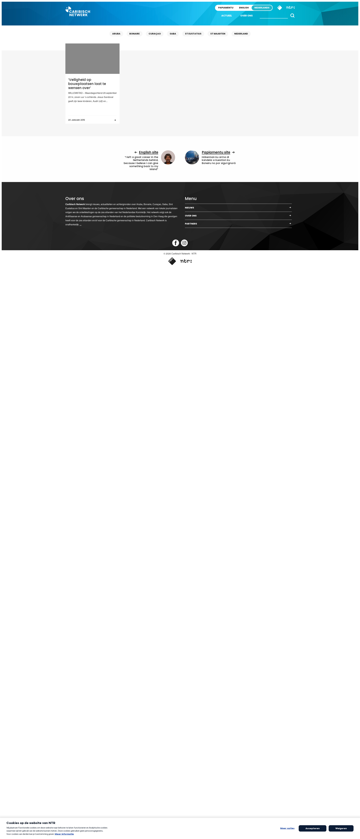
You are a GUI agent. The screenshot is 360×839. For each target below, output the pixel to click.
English (244, 7)
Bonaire (134, 33)
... (80, 224)
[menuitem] (226, 15)
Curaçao (155, 33)
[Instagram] (184, 243)
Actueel (226, 15)
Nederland (241, 33)
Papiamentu (225, 7)
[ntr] (185, 261)
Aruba (116, 33)
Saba (173, 33)
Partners (191, 223)
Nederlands (261, 7)
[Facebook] (175, 243)
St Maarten (217, 33)
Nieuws (189, 207)
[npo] (172, 261)
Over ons (246, 15)
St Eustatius (193, 33)
